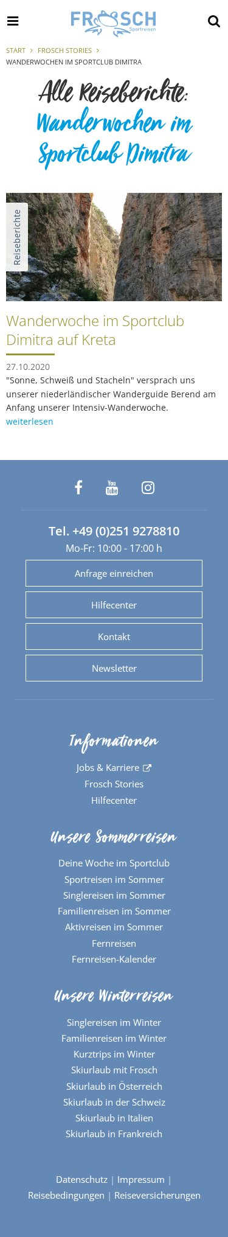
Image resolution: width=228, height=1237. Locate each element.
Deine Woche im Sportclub (114, 863)
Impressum (141, 1179)
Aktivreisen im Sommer (114, 927)
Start (16, 50)
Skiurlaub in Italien (114, 1118)
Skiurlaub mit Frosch (114, 1070)
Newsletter (114, 668)
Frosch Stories (65, 50)
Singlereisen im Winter (114, 1022)
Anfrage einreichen (114, 573)
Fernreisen (114, 943)
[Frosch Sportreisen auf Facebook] (78, 487)
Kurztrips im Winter (114, 1054)
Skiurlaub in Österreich (114, 1086)
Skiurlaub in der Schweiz (114, 1102)
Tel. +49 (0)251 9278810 (114, 531)
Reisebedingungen (66, 1195)
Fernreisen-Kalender (114, 959)
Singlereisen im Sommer (114, 895)
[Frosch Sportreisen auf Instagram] (148, 487)
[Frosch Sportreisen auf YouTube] (112, 487)
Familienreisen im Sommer (114, 911)
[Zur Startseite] (113, 23)
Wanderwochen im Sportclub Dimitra (114, 143)
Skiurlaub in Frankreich (114, 1133)
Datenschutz (82, 1179)
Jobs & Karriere (108, 767)
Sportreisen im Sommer (114, 879)
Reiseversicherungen (157, 1195)
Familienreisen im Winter (114, 1038)
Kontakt (114, 636)
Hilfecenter (114, 605)
